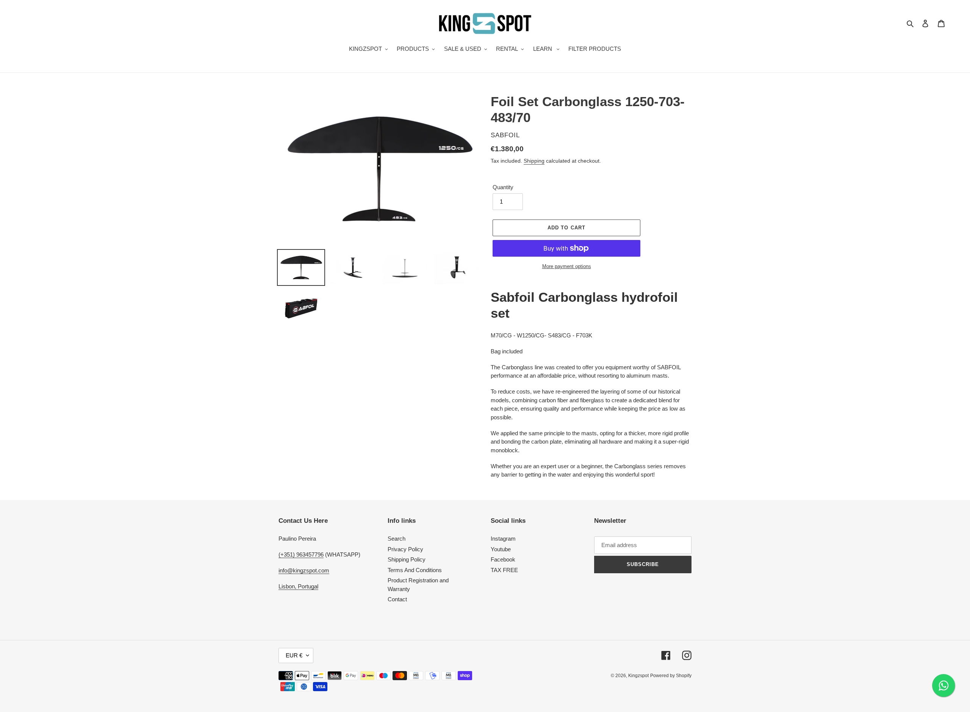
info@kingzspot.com (303, 570)
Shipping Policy (407, 559)
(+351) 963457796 (301, 554)
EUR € (294, 655)
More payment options (566, 266)
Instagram (503, 538)
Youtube (501, 549)
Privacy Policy (405, 549)
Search (396, 538)
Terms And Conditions (415, 570)
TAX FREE (504, 570)
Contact (397, 599)
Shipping (534, 161)
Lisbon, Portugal (298, 586)
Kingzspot (638, 675)
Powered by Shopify (671, 675)
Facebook (503, 559)
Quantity (503, 187)
